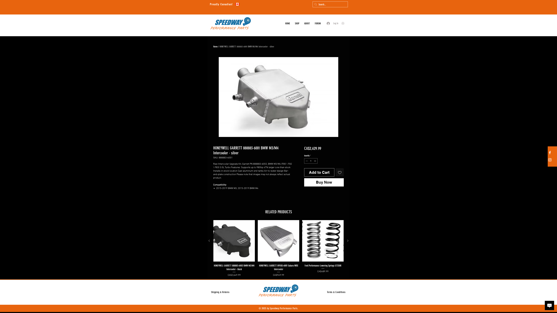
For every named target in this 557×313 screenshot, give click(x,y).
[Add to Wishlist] (340, 172)
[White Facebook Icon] (550, 152)
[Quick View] (234, 241)
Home (215, 46)
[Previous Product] (209, 240)
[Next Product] (348, 240)
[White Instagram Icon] (550, 160)
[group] (278, 248)
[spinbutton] (310, 160)
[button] (344, 23)
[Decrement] (306, 160)
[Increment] (315, 160)
